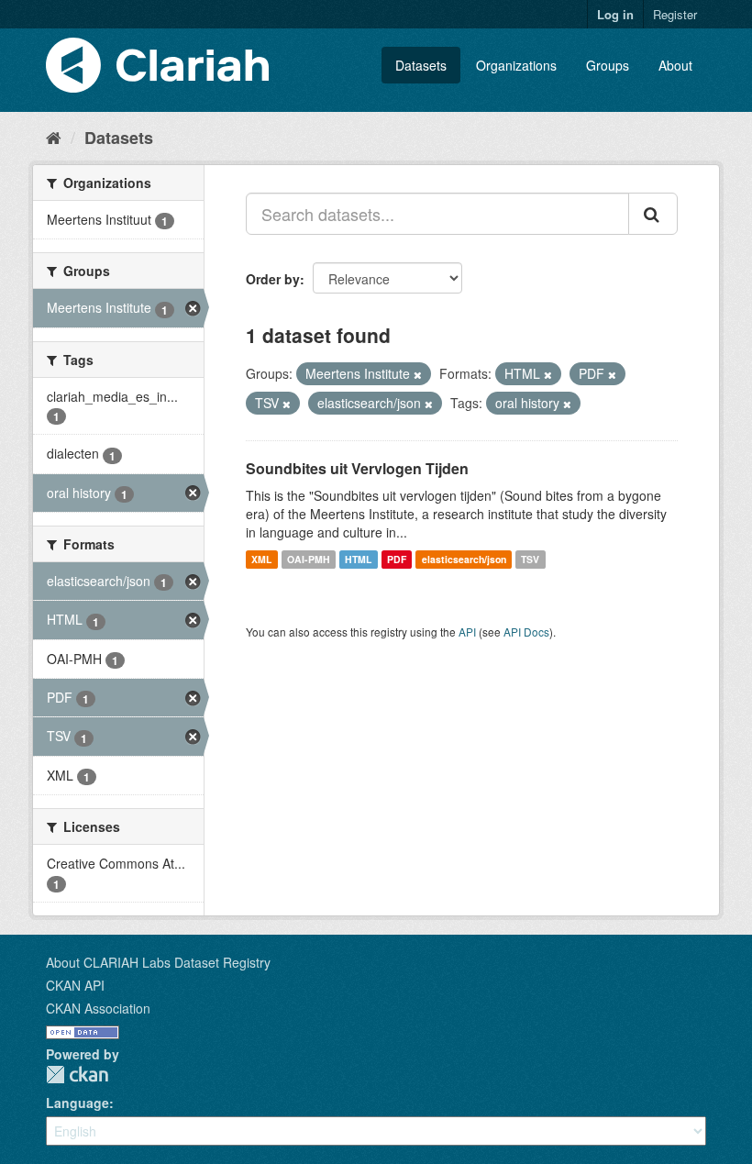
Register (675, 14)
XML (261, 559)
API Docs (526, 631)
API (467, 631)
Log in (615, 14)
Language (77, 1102)
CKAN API (75, 985)
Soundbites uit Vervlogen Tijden (357, 468)
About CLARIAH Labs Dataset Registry (158, 962)
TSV (530, 559)
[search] (653, 214)
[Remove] (418, 374)
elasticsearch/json (464, 559)
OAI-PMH (308, 559)
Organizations (516, 65)
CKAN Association (98, 1008)
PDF (396, 559)
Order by (273, 279)
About (675, 65)
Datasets (421, 65)
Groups (607, 65)
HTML (358, 559)
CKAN (77, 1074)
